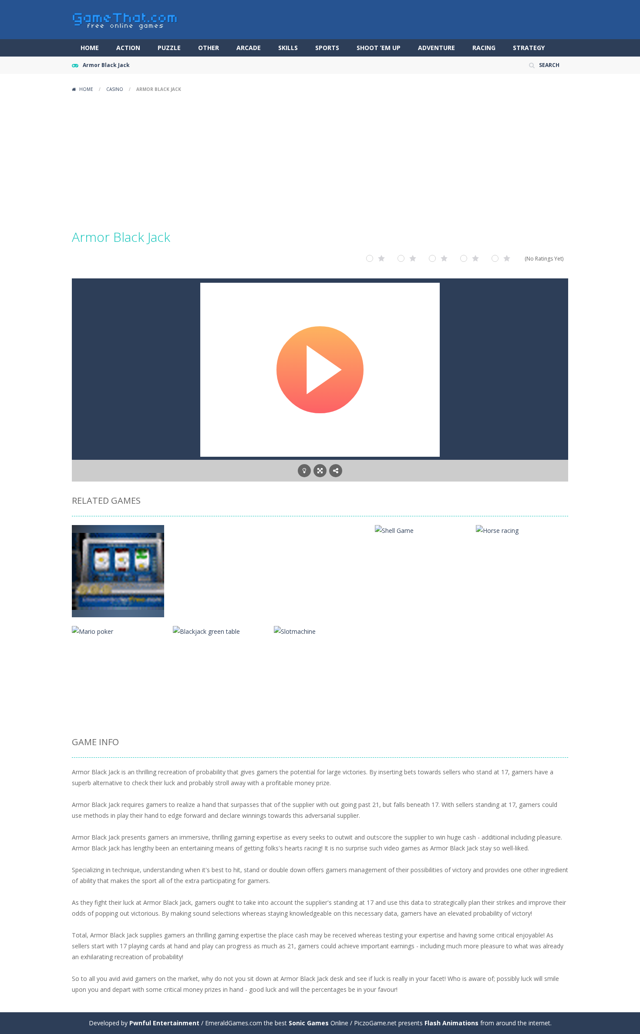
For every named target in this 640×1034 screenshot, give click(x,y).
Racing (483, 48)
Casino (114, 89)
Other (208, 48)
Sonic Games (309, 1023)
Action (128, 48)
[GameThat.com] (125, 19)
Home (90, 48)
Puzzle (169, 48)
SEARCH (549, 65)
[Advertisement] (320, 161)
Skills (288, 48)
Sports (327, 48)
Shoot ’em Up (379, 48)
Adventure (436, 48)
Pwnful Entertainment (164, 1023)
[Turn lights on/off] (304, 470)
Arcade (248, 48)
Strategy (529, 48)
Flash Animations (451, 1023)
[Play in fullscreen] (320, 470)
